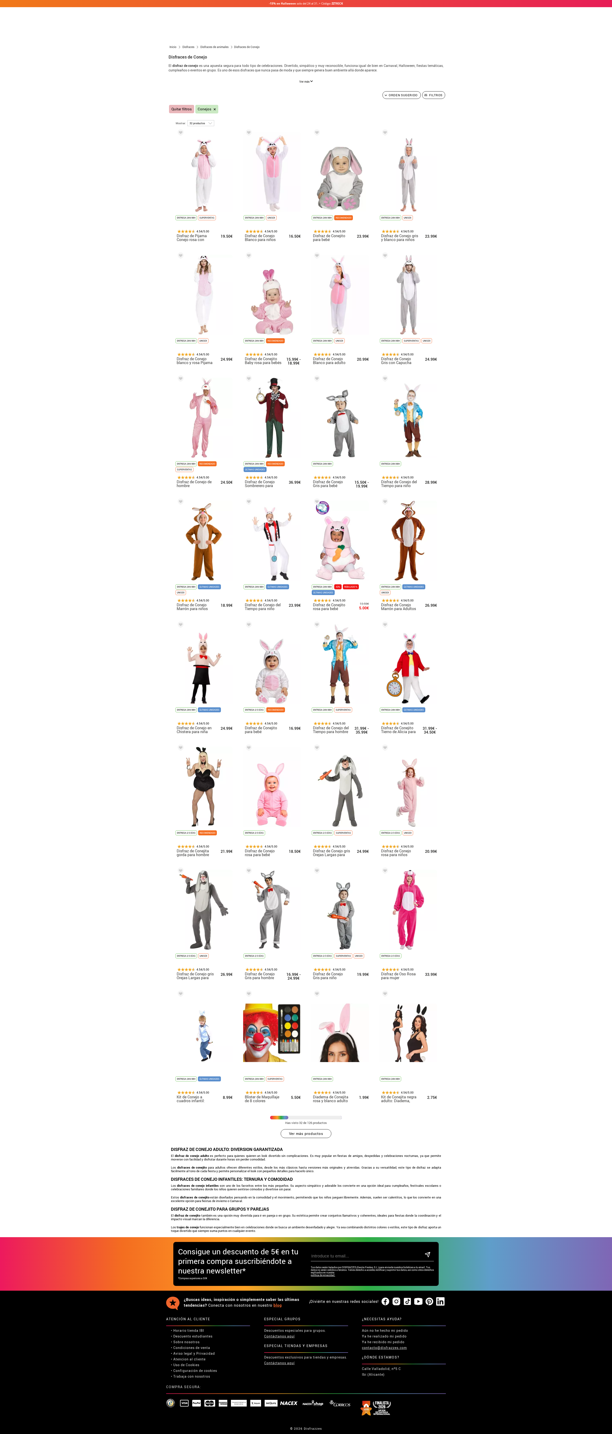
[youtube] (418, 1302)
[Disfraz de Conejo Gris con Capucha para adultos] (384, 256)
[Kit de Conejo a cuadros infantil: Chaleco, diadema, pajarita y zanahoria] (179, 994)
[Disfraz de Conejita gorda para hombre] (179, 748)
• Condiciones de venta (190, 1347)
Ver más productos (306, 1133)
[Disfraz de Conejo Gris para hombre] (248, 871)
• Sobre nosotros (185, 1342)
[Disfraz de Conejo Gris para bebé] (316, 379)
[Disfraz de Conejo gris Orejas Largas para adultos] (179, 871)
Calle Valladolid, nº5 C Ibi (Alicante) (381, 1371)
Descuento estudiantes (193, 1336)
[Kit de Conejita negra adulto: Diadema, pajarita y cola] (384, 994)
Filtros (436, 95)
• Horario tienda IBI (187, 1330)
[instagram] (396, 1302)
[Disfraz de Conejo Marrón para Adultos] (384, 502)
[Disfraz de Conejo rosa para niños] (384, 748)
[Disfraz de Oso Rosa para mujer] (384, 871)
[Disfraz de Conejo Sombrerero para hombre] (248, 379)
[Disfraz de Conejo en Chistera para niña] (179, 625)
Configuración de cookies (195, 1370)
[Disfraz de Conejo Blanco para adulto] (316, 256)
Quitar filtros (181, 109)
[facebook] (385, 1302)
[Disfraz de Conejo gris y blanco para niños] (384, 133)
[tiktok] (407, 1302)
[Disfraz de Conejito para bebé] (316, 133)
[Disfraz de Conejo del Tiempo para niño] (384, 379)
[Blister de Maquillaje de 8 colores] (248, 994)
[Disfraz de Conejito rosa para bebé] (316, 502)
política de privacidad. (323, 1275)
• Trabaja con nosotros (190, 1376)
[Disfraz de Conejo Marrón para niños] (179, 502)
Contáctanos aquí (279, 1336)
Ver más (304, 81)
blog (277, 1305)
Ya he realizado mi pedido (384, 1336)
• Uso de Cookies (185, 1365)
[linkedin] (440, 1302)
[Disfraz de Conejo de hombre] (179, 379)
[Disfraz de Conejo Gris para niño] (316, 871)
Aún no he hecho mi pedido (385, 1330)
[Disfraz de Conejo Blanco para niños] (248, 133)
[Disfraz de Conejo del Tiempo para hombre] (316, 625)
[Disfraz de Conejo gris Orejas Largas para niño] (316, 748)
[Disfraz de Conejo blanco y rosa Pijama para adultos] (179, 256)
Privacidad (205, 1353)
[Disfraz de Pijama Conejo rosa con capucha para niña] (179, 133)
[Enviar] (427, 1255)
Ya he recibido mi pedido (383, 1342)
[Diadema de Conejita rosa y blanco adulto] (316, 994)
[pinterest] (429, 1302)
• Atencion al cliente (188, 1359)
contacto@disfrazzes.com (384, 1347)
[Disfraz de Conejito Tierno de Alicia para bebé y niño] (384, 625)
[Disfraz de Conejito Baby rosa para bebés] (248, 256)
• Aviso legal (181, 1353)
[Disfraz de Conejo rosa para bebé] (248, 748)
